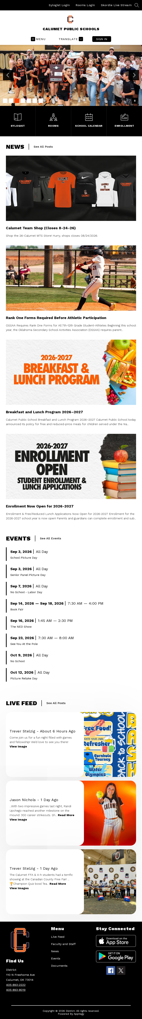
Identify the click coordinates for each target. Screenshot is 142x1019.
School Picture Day (23, 557)
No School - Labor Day (26, 592)
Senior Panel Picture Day (27, 575)
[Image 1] (5, 100)
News (55, 951)
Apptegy (79, 1013)
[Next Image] (134, 75)
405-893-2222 (16, 985)
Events (55, 958)
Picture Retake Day (23, 678)
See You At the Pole (24, 644)
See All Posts (43, 146)
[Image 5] (29, 100)
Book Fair (16, 609)
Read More (66, 815)
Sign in (101, 39)
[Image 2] (11, 100)
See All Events (50, 538)
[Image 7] (40, 100)
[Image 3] (17, 100)
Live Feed (58, 937)
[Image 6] (35, 100)
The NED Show (21, 626)
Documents (59, 965)
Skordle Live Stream (116, 5)
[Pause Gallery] (135, 101)
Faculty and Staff (63, 944)
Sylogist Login (59, 5)
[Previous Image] (8, 75)
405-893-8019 (16, 990)
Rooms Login (85, 5)
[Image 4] (23, 100)
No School (17, 661)
